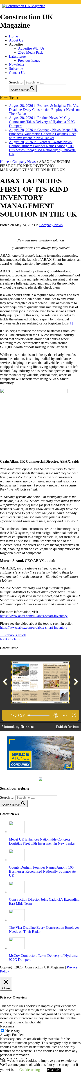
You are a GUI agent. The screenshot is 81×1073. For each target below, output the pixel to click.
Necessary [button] (7, 1038)
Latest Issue (17, 56)
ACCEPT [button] (54, 1070)
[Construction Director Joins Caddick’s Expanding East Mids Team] (17, 903)
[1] (71, 335)
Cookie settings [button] (30, 1070)
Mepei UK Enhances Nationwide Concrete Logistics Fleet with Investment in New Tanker (42, 853)
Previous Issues (29, 60)
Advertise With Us (31, 48)
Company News (51, 237)
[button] (11, 78)
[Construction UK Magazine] (23, 6)
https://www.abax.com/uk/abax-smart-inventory (34, 628)
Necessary (12, 1043)
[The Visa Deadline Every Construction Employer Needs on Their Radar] (17, 931)
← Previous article (13, 647)
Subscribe (16, 68)
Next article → (10, 651)
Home (13, 36)
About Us (16, 40)
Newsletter (16, 64)
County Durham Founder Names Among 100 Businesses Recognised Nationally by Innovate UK (42, 883)
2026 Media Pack (30, 52)
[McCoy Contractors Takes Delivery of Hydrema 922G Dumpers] (17, 959)
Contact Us (17, 72)
